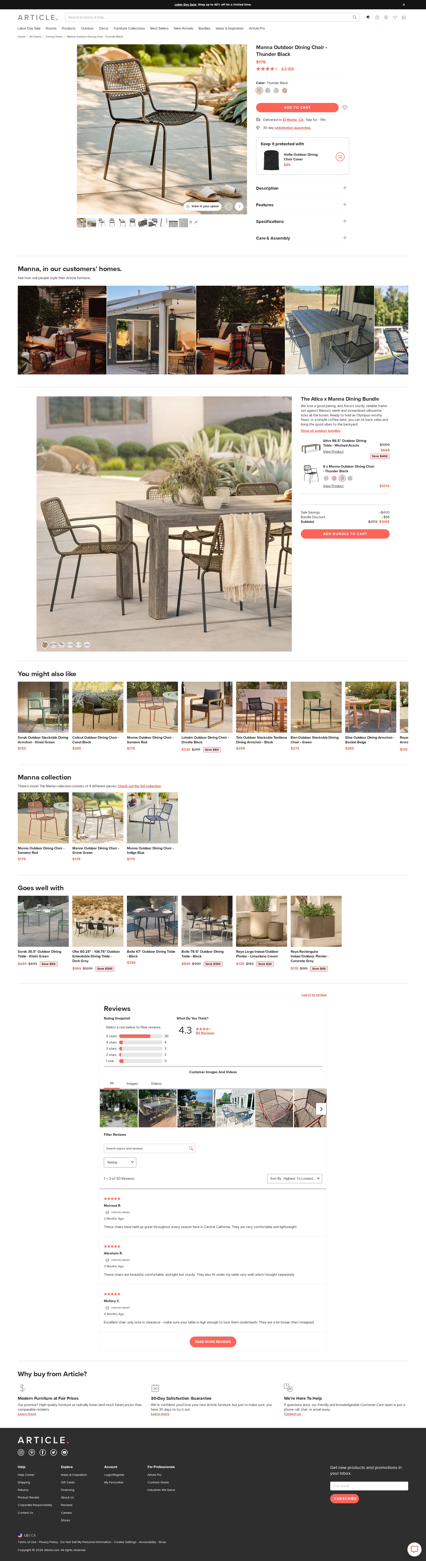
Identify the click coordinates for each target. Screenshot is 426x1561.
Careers (66, 1512)
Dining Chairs (54, 36)
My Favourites (114, 1482)
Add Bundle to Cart (345, 534)
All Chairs (35, 36)
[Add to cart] (340, 156)
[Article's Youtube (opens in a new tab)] (64, 1453)
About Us (67, 1497)
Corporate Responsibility (35, 1505)
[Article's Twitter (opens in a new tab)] (53, 1453)
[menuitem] (29, 28)
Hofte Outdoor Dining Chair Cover (301, 157)
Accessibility (147, 1542)
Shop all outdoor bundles (321, 431)
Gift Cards (68, 1482)
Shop (162, 1542)
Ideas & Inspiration (74, 1474)
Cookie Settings (125, 1542)
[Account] (386, 17)
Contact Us (25, 1512)
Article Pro (155, 1474)
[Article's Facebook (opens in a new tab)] (42, 1453)
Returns (23, 1490)
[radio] (259, 90)
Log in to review (314, 995)
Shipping (24, 1482)
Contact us (292, 1414)
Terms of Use (27, 1542)
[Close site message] (403, 4)
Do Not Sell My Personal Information (86, 1542)
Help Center (26, 1474)
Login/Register (114, 1474)
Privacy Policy (48, 1542)
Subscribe (345, 1498)
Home (21, 36)
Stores (65, 1520)
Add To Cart (297, 107)
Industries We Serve (161, 1490)
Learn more (27, 1414)
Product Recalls (28, 1497)
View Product (333, 451)
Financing (67, 1490)
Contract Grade (158, 1482)
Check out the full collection (139, 786)
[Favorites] (395, 18)
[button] (377, 17)
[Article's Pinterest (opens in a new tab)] (32, 1453)
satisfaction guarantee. (293, 128)
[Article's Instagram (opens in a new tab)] (21, 1453)
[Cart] (404, 18)
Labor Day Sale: (186, 4)
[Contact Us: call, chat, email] (377, 17)
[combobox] (368, 17)
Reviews (67, 1505)
